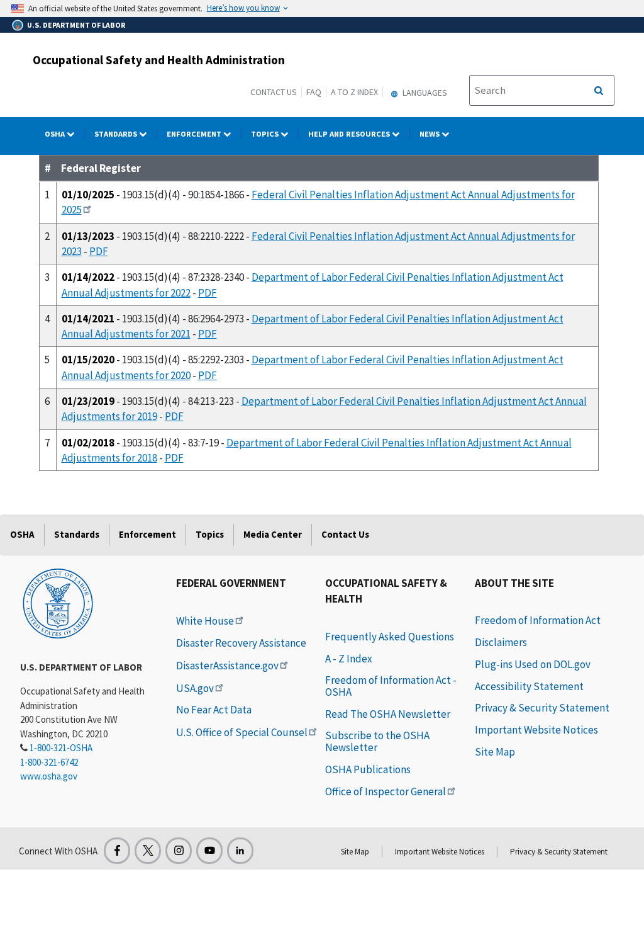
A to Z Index (354, 92)
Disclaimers (501, 642)
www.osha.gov (48, 776)
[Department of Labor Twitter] (148, 850)
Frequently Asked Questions (389, 637)
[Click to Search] (599, 91)
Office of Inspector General (385, 791)
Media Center (272, 534)
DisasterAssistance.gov (227, 665)
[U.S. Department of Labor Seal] (58, 602)
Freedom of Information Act (538, 620)
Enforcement (195, 134)
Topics (265, 134)
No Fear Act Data (214, 710)
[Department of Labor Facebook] (117, 850)
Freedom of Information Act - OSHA (391, 686)
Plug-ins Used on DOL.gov (533, 664)
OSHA (56, 134)
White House (205, 621)
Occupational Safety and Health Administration (159, 59)
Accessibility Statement (529, 686)
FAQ (313, 92)
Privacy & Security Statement (542, 708)
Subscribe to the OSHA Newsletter (377, 741)
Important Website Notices (536, 730)
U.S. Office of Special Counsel (242, 732)
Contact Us (273, 92)
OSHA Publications (368, 769)
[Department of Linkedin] (240, 850)
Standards (116, 134)
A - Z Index (348, 659)
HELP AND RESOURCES (350, 134)
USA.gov (195, 688)
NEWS (430, 134)
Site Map (495, 752)
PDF (98, 251)
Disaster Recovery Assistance (241, 643)
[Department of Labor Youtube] (209, 850)
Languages (424, 92)
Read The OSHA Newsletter (387, 714)
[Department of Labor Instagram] (178, 850)
